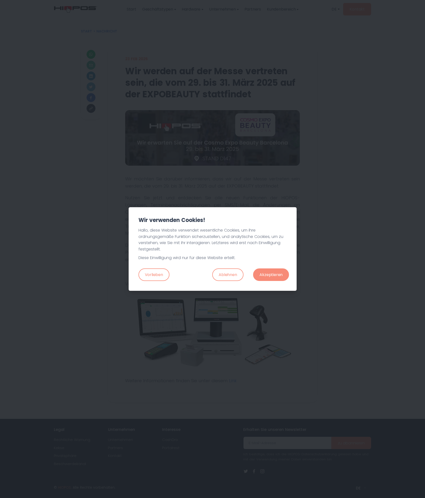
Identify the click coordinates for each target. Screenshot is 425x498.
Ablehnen (228, 275)
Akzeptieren (271, 275)
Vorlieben (154, 275)
